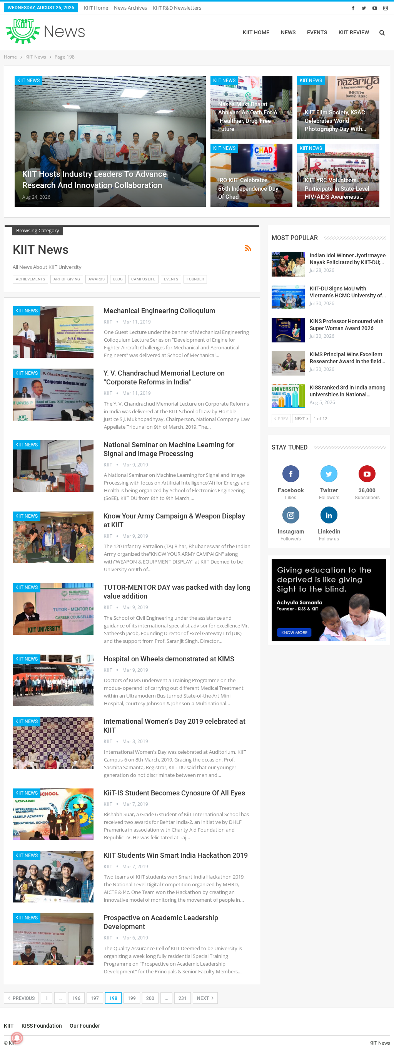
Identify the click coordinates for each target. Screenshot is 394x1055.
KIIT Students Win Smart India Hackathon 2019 (176, 855)
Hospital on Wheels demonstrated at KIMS (169, 659)
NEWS (288, 32)
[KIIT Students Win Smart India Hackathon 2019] (53, 876)
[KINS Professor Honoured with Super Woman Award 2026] (288, 330)
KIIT (9, 1026)
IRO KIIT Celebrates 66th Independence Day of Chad (248, 188)
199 (132, 998)
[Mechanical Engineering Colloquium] (53, 332)
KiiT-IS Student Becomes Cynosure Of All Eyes (174, 793)
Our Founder (85, 1026)
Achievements (30, 279)
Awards (96, 279)
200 (150, 998)
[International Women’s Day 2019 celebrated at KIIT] (53, 742)
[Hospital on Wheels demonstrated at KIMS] (53, 680)
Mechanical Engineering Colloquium (159, 311)
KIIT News (28, 80)
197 (95, 998)
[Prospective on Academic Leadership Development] (53, 939)
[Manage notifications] (17, 1038)
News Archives (130, 7)
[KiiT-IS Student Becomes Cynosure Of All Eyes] (53, 814)
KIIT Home (96, 7)
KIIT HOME (256, 32)
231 (183, 998)
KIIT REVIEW (354, 32)
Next (203, 998)
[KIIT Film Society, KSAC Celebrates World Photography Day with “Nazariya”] (338, 107)
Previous (23, 998)
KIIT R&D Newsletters (177, 7)
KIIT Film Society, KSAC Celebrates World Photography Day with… (335, 120)
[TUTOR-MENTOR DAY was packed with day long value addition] (53, 608)
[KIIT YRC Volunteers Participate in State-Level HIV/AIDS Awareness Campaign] (338, 175)
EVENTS (317, 32)
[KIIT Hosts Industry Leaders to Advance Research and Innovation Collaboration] (110, 141)
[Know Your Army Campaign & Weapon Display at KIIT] (53, 537)
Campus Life (143, 279)
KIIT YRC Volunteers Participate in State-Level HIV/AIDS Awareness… (337, 188)
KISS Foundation (42, 1026)
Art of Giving (66, 279)
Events (171, 279)
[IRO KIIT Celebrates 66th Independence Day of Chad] (252, 175)
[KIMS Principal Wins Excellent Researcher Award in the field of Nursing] (288, 363)
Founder (195, 279)
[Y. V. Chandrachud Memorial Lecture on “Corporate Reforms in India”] (53, 394)
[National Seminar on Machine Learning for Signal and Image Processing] (53, 466)
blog (118, 279)
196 (76, 998)
